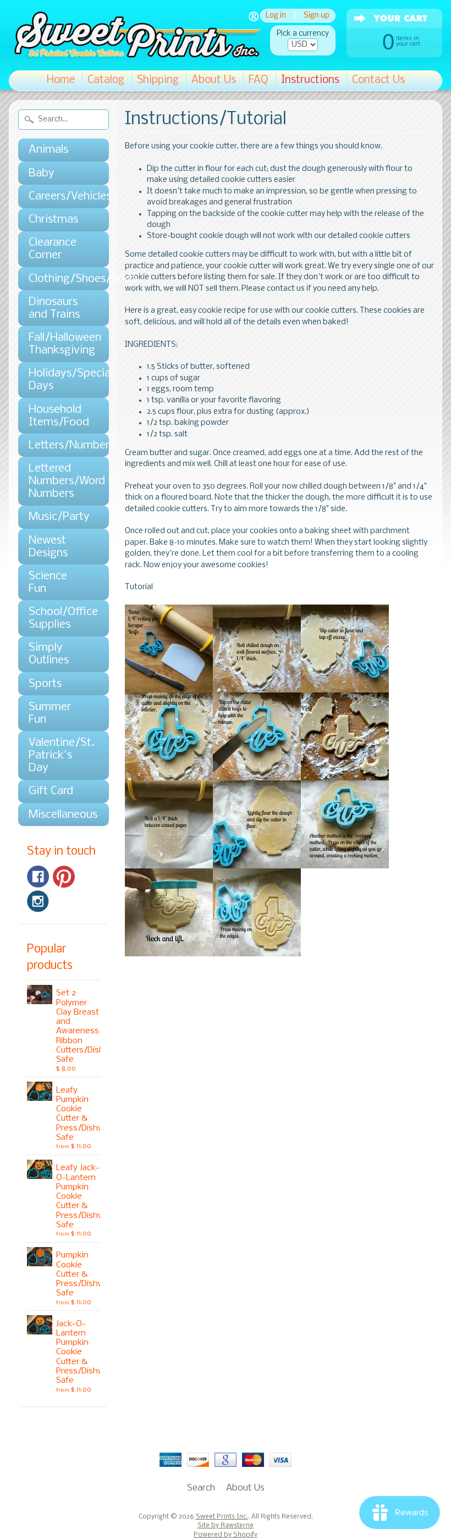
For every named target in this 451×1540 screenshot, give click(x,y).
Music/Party (58, 517)
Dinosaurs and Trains (54, 308)
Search (201, 1488)
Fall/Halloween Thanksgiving (58, 344)
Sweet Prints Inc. (222, 1517)
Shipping (158, 80)
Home (61, 80)
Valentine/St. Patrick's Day (58, 755)
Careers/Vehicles (58, 196)
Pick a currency (303, 34)
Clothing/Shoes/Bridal (58, 279)
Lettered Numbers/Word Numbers (58, 481)
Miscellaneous (58, 815)
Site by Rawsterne (225, 1525)
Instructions (310, 80)
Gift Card (51, 791)
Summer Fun (50, 713)
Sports (45, 684)
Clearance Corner (52, 249)
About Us (213, 80)
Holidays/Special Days (58, 380)
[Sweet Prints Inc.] (135, 54)
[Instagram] (38, 901)
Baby (41, 173)
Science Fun (48, 582)
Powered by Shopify (225, 1535)
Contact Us (378, 80)
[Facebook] (38, 877)
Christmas (53, 219)
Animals (48, 150)
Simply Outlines (49, 654)
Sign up (316, 16)
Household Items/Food (58, 416)
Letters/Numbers (58, 445)
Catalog (105, 80)
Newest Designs (48, 547)
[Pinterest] (64, 877)
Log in (276, 16)
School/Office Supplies (58, 618)
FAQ (258, 80)
